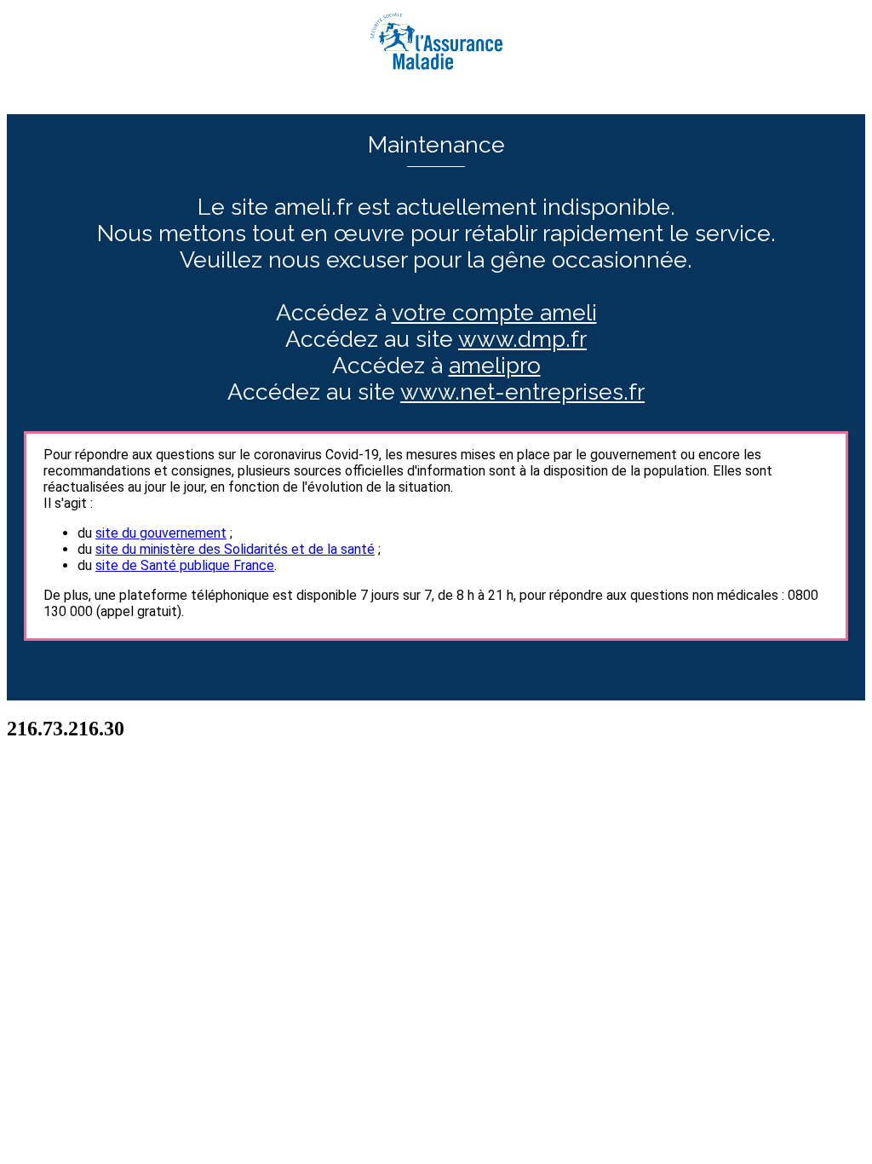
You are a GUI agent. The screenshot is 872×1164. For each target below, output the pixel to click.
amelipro (495, 365)
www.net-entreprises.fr (522, 391)
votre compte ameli (494, 312)
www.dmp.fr (522, 339)
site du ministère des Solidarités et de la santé (235, 549)
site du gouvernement (161, 533)
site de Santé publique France (184, 565)
